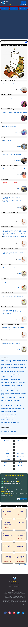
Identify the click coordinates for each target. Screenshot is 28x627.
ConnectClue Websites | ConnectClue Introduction (13, 364)
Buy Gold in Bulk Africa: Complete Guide (10, 379)
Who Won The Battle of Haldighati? (12, 154)
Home (11, 583)
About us (7, 1)
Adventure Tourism (8, 98)
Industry (7, 456)
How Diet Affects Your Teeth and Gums (10, 400)
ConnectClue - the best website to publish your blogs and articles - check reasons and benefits (14, 361)
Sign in (23, 1)
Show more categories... (22, 564)
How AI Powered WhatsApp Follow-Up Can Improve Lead (13, 394)
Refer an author (7, 481)
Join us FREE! (8, 4)
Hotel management (21, 453)
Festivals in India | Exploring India (11, 343)
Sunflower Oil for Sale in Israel (8, 419)
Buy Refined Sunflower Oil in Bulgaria (10, 422)
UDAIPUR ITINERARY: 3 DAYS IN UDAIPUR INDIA (15, 112)
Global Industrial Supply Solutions (9, 411)
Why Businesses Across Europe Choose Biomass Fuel (14, 403)
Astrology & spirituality (7, 443)
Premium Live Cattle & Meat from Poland (11, 405)
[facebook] (5, 612)
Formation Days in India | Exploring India (13, 296)
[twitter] (18, 612)
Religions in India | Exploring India (11, 267)
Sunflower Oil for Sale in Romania (9, 414)
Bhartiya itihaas (7, 140)
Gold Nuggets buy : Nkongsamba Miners (10, 376)
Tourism (20, 468)
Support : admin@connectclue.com (14, 608)
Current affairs (21, 447)
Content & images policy (14, 586)
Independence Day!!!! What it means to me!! (14, 168)
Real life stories (7, 462)
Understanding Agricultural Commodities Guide (12, 408)
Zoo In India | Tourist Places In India (12, 230)
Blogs (4, 8)
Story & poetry (7, 465)
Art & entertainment (21, 440)
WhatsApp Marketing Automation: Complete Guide (13, 397)
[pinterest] (14, 612)
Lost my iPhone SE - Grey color (8, 431)
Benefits (12, 495)
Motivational (7, 459)
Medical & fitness (20, 456)
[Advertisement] (14, 25)
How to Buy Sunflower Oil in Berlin (9, 417)
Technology (20, 465)
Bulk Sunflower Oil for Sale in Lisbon (10, 388)
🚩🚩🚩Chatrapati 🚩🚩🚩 (10, 183)
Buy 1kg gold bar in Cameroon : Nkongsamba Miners (13, 382)
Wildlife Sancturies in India (9, 310)
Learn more (19, 481)
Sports (20, 462)
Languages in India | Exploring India (12, 282)
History (7, 453)
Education (7, 450)
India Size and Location (9, 84)
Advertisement (7, 440)
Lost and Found (18, 585)
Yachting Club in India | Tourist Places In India (14, 231)
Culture (7, 447)
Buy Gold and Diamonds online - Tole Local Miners (13, 371)
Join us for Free (7, 489)
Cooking (21, 443)
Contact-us (23, 4)
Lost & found (23, 8)
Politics (20, 459)
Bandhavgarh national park (10, 126)
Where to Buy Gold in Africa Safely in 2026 (11, 385)
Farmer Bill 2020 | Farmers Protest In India (13, 216)
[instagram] (9, 612)
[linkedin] (22, 612)
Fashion (20, 450)
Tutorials (14, 8)
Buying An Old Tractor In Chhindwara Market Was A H (13, 368)
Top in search (7, 468)
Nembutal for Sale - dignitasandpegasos (10, 374)
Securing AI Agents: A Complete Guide (10, 390)
